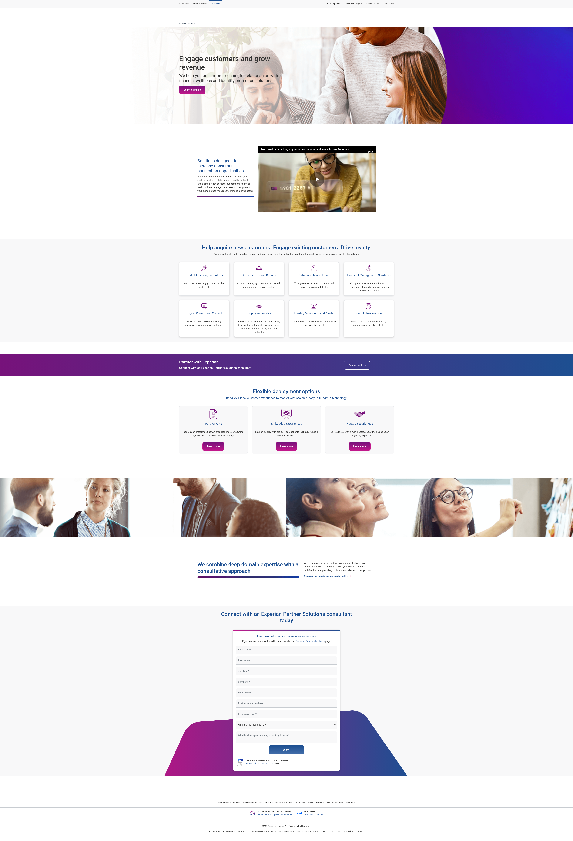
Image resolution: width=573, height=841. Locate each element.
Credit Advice (372, 4)
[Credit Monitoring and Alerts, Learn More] (204, 278)
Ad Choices (300, 802)
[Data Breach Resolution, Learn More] (314, 278)
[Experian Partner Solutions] (193, 14)
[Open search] (391, 14)
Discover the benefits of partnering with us (326, 576)
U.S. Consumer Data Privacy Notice (275, 802)
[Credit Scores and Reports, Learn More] (259, 278)
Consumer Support (353, 4)
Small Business (200, 4)
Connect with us (192, 89)
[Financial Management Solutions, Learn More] (369, 278)
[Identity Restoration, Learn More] (369, 318)
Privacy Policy (252, 763)
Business (215, 4)
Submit (286, 749)
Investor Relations (334, 802)
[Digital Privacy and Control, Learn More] (204, 318)
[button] (300, 14)
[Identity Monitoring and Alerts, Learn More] (314, 318)
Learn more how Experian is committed (274, 814)
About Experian (333, 4)
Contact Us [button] (373, 13)
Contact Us (351, 802)
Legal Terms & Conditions (228, 802)
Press (310, 802)
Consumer (184, 4)
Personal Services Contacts (310, 641)
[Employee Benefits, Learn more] (259, 318)
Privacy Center (250, 802)
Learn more (213, 446)
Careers (320, 802)
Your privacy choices (313, 814)
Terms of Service (268, 763)
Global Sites (388, 4)
